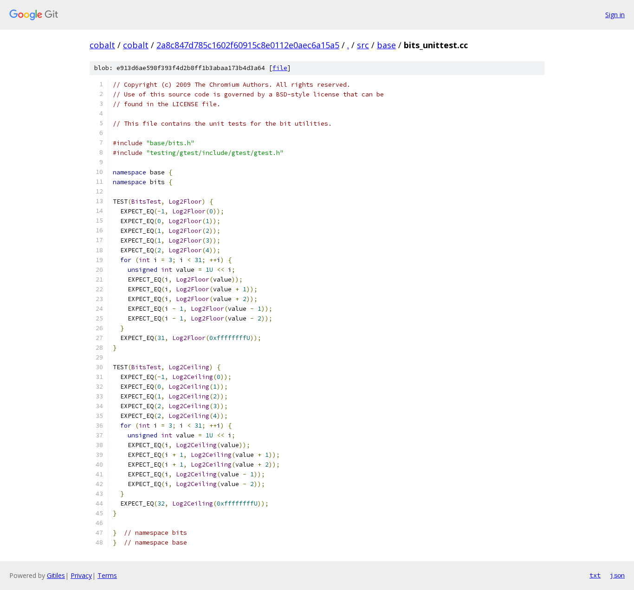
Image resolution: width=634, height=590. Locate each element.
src (363, 45)
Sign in (615, 14)
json (617, 575)
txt (595, 575)
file (279, 68)
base (386, 45)
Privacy (81, 575)
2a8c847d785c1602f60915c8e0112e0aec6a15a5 (247, 45)
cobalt (102, 45)
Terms (107, 575)
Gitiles (56, 575)
